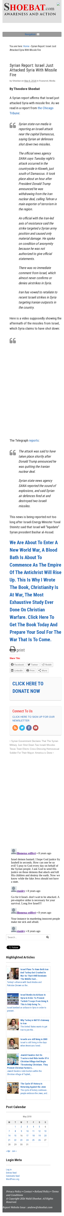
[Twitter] (22, 728)
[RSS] (15, 728)
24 (27, 1140)
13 (45, 1131)
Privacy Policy (13, 1191)
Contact (27, 1191)
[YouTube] (36, 728)
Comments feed (13, 1176)
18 (33, 1135)
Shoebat (16, 81)
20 (45, 1135)
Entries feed (11, 1173)
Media (52, 81)
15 (15, 1135)
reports (34, 440)
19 (39, 1135)
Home (26, 46)
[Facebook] (29, 728)
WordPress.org (12, 1179)
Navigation (30, 34)
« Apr (8, 1151)
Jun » (14, 1151)
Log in (9, 1169)
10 (27, 1131)
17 (27, 1135)
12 (39, 1131)
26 (39, 1140)
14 (9, 1135)
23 (21, 1140)
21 (9, 1140)
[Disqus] (36, 799)
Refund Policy (42, 1191)
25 (33, 1140)
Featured (43, 81)
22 (15, 1140)
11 (33, 1131)
